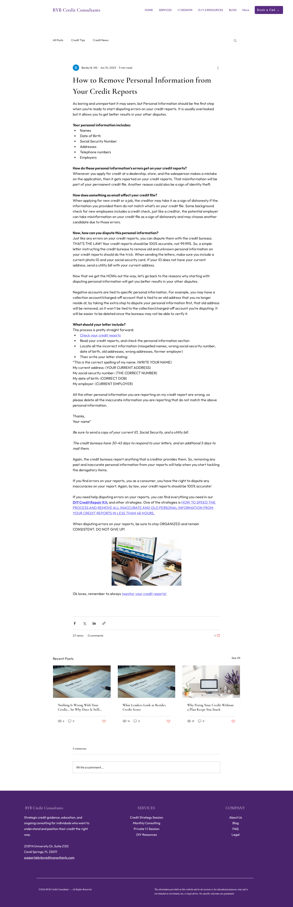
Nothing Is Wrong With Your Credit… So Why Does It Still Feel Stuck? (78, 707)
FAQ (235, 829)
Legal (236, 835)
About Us (235, 817)
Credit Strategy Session (146, 817)
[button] (235, 40)
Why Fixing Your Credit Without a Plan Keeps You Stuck (210, 707)
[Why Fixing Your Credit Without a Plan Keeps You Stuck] (211, 681)
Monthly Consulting (146, 823)
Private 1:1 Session (146, 829)
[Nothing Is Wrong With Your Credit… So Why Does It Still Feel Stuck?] (82, 681)
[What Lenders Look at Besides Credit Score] (146, 681)
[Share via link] (104, 623)
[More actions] (217, 67)
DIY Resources (146, 835)
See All (236, 658)
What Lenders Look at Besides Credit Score (144, 707)
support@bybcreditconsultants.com (49, 857)
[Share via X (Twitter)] (84, 623)
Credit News (100, 40)
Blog (235, 823)
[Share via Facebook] (75, 623)
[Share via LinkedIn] (94, 623)
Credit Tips (78, 40)
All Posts (58, 40)
